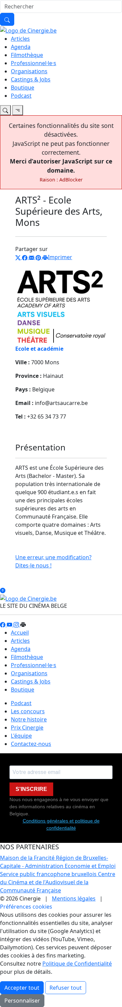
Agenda (20, 47)
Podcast (21, 95)
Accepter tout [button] (21, 987)
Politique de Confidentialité (77, 963)
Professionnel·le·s (33, 63)
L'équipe (21, 735)
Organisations (29, 71)
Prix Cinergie (27, 727)
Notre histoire (29, 719)
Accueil (20, 632)
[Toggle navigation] (5, 110)
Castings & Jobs (30, 79)
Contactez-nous (31, 744)
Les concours (28, 711)
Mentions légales (74, 898)
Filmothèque (27, 55)
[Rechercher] (7, 19)
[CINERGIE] (28, 30)
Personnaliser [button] (22, 1000)
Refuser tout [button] (65, 987)
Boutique (22, 87)
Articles (20, 38)
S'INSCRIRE (31, 789)
